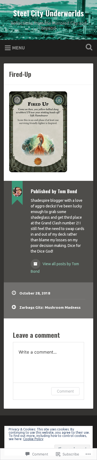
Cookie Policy (33, 439)
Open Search (88, 48)
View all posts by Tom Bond (55, 268)
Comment (65, 391)
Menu (18, 47)
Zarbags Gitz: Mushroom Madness (50, 307)
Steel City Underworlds (48, 13)
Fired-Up (20, 74)
